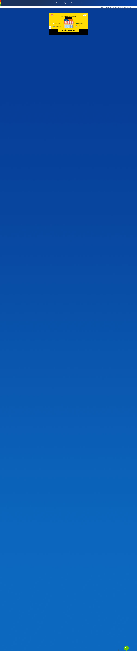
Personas (59, 3)
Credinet (108, 3)
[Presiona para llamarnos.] (126, 648)
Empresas (74, 3)
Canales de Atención (118, 7)
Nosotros (50, 3)
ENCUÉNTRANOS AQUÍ (68, 30)
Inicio (101, 7)
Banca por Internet (99, 3)
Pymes (66, 3)
